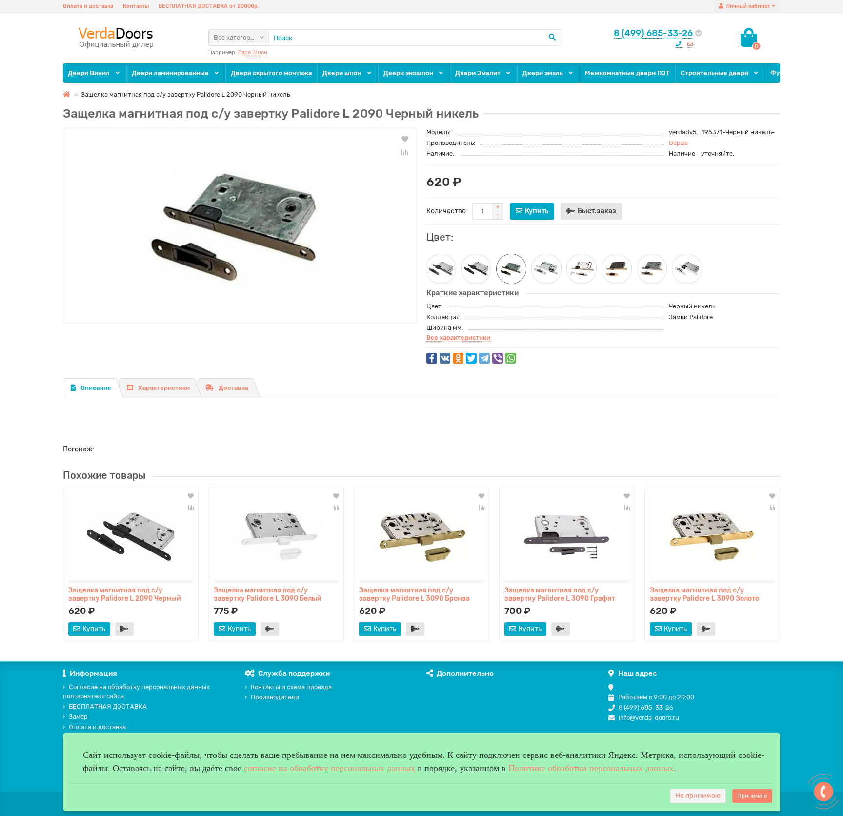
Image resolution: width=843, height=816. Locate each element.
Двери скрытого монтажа (271, 73)
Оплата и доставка (88, 6)
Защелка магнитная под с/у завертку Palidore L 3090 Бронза (414, 594)
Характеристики (164, 387)
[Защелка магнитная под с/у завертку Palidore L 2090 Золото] (616, 269)
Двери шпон (342, 73)
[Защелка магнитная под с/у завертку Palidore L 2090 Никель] (581, 269)
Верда (678, 142)
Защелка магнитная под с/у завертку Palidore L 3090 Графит (559, 594)
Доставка (233, 387)
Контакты (136, 6)
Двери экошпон (409, 73)
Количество (446, 211)
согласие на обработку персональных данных (329, 768)
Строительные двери (715, 73)
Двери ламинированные (171, 73)
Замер (78, 716)
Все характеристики (458, 337)
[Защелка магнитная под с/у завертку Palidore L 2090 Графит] (441, 269)
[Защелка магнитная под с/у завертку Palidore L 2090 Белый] (687, 269)
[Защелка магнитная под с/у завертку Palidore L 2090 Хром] (546, 269)
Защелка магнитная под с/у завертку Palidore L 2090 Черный (124, 594)
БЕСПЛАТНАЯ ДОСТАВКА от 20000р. (209, 6)
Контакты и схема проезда (291, 687)
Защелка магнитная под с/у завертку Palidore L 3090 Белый (267, 594)
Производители (275, 697)
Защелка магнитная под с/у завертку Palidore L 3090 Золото (704, 594)
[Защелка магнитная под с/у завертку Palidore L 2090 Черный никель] (240, 225)
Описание (95, 387)
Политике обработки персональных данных (591, 768)
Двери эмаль (543, 73)
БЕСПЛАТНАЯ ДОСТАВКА (108, 706)
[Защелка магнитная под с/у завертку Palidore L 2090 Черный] (476, 269)
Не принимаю (698, 796)
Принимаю (752, 796)
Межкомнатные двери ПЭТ (627, 73)
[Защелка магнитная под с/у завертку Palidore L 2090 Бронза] (651, 269)
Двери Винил (89, 73)
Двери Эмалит (478, 73)
